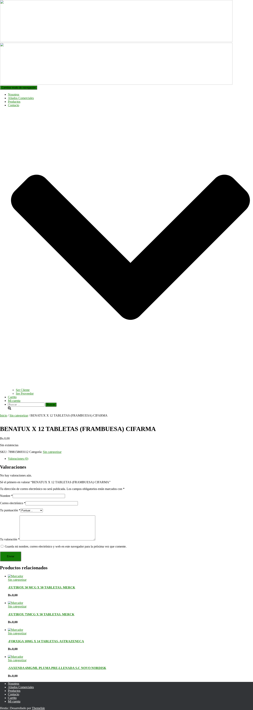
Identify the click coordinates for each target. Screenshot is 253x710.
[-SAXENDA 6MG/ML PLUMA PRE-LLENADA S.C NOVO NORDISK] (15, 656)
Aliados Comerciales (21, 98)
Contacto (13, 694)
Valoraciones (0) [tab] (18, 458)
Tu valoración (10, 539)
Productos (14, 101)
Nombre (6, 495)
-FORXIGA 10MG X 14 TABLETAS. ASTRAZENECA (46, 641)
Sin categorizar (18, 415)
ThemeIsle (38, 708)
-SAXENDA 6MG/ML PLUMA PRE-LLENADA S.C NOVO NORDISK (57, 668)
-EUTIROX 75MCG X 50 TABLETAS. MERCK (41, 614)
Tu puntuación (10, 510)
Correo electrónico (12, 503)
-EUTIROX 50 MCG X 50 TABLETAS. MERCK (41, 587)
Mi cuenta (14, 400)
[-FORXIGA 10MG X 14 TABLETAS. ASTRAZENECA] (15, 629)
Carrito (12, 397)
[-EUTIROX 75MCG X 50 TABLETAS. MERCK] (15, 603)
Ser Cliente (23, 390)
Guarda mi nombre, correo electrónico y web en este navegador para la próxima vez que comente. (65, 546)
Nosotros (13, 94)
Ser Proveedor (25, 393)
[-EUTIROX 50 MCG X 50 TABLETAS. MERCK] (15, 576)
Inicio (3, 415)
